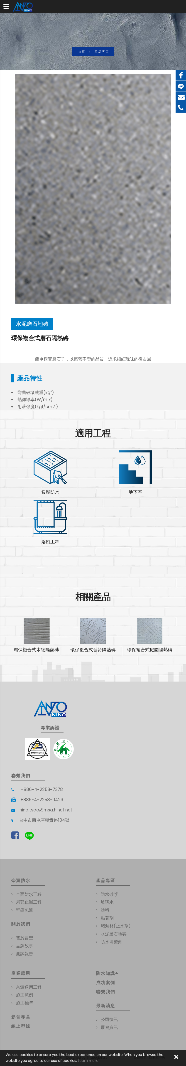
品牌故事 (24, 946)
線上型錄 (20, 1026)
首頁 (82, 51)
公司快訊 (109, 1019)
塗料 (105, 910)
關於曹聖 (24, 938)
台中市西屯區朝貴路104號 (44, 820)
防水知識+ (107, 973)
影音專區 (20, 1017)
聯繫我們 (105, 992)
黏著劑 (107, 918)
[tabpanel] (36, 636)
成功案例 (105, 983)
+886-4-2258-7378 (41, 789)
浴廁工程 (50, 542)
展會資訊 (109, 1027)
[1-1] (93, 189)
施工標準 (24, 1003)
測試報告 (24, 954)
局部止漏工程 (29, 902)
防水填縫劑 (111, 942)
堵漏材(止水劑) (116, 926)
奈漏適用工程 (29, 987)
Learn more (88, 1060)
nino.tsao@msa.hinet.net (46, 810)
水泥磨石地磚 (114, 934)
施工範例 (24, 995)
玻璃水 (107, 902)
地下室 (135, 492)
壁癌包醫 (24, 910)
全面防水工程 (29, 894)
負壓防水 (50, 492)
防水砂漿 (109, 894)
